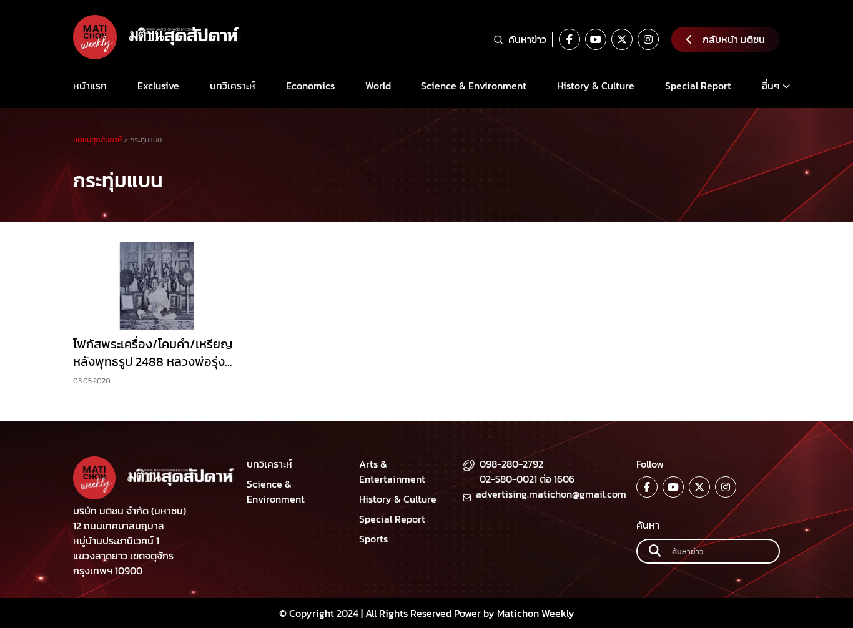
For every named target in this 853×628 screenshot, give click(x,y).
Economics (310, 85)
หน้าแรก (90, 85)
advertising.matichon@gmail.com (551, 493)
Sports (373, 538)
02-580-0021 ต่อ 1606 (527, 478)
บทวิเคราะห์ (232, 85)
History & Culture (595, 85)
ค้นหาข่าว (527, 39)
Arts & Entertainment (392, 471)
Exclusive (158, 85)
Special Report (698, 85)
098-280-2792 (511, 463)
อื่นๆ (771, 85)
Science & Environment (473, 85)
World (378, 85)
